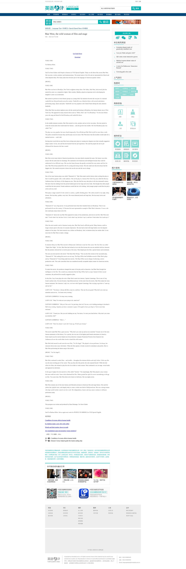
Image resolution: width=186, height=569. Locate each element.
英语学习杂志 (129, 515)
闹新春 (117, 91)
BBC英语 (100, 14)
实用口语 (118, 161)
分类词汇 (73, 14)
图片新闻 (117, 14)
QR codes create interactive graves (126, 57)
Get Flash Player (77, 53)
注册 (140, 1)
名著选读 (50, 513)
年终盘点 (125, 91)
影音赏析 (135, 161)
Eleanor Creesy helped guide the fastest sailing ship (66, 441)
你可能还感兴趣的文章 (56, 466)
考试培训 (126, 14)
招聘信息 (101, 550)
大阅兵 (117, 94)
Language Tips (56, 28)
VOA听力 (65, 28)
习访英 (132, 94)
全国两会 (125, 88)
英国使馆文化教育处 (131, 513)
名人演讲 (91, 14)
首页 (48, 14)
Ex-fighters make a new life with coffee (57, 424)
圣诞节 (124, 94)
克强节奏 (133, 91)
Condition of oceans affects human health (57, 420)
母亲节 (117, 88)
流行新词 (82, 14)
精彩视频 (80, 523)
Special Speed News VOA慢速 (78, 28)
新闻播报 (109, 14)
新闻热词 (65, 14)
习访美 (117, 97)
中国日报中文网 (58, 1)
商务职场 (118, 103)
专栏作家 (95, 513)
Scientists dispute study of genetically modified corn (124, 48)
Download (77, 57)
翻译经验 (126, 161)
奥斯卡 (133, 88)
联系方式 (95, 550)
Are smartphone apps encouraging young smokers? (60, 431)
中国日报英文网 (49, 1)
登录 (136, 1)
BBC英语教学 (129, 510)
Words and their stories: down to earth (56, 427)
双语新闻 (56, 14)
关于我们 (90, 550)
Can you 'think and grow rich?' (125, 53)
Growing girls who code (123, 72)
